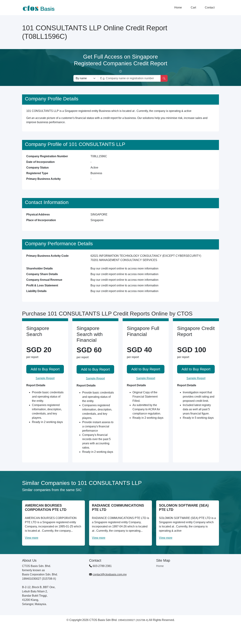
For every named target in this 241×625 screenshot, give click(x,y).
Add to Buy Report (45, 369)
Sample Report (45, 378)
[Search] (164, 78)
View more (31, 537)
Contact (210, 7)
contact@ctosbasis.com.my (110, 574)
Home (178, 7)
